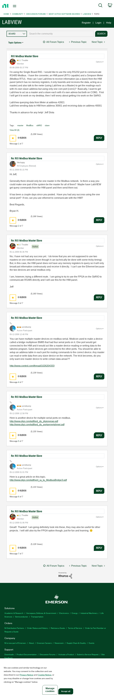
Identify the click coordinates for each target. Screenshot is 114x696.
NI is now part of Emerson (15, 643)
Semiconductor (21, 616)
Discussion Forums (36, 13)
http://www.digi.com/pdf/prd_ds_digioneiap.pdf (34, 421)
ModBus (29, 125)
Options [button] (99, 62)
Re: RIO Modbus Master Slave (26, 158)
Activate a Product (66, 654)
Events (91, 643)
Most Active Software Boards (64, 13)
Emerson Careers (44, 643)
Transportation (37, 616)
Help (108, 22)
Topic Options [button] (14, 42)
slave (47, 125)
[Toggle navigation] (18, 6)
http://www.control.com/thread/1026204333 (32, 366)
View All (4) (14, 130)
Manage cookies (49, 689)
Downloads (9, 654)
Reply (99, 137)
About (31, 643)
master (20, 125)
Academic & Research (13, 613)
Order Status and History (37, 628)
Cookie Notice (44, 674)
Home (6, 13)
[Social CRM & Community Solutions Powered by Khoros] (65, 575)
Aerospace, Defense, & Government (41, 613)
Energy (75, 613)
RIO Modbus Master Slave (24, 56)
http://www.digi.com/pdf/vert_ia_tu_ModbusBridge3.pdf (38, 480)
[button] (13, 138)
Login (98, 22)
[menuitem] (100, 6)
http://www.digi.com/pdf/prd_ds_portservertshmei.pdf (37, 424)
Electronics (64, 613)
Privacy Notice (26, 674)
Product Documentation (27, 654)
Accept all (65, 691)
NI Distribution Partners (14, 628)
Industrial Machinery (89, 613)
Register (86, 22)
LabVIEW (87, 13)
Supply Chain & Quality (76, 643)
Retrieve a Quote (58, 628)
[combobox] (60, 34)
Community (17, 13)
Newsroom (59, 643)
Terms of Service (75, 628)
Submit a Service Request (87, 654)
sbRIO (39, 125)
